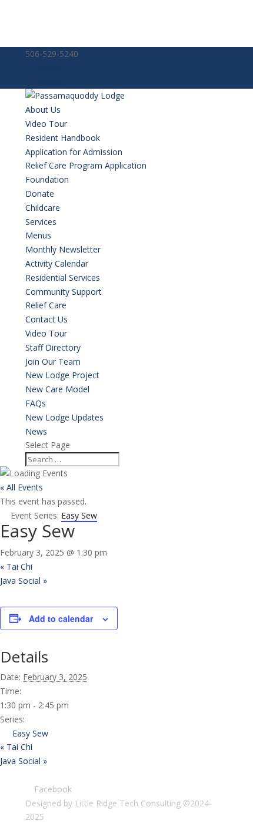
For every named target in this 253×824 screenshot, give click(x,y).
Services (40, 221)
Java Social (23, 580)
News (36, 431)
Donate (39, 193)
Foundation (47, 179)
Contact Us (46, 319)
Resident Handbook (62, 137)
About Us (43, 109)
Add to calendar (61, 618)
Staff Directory (53, 347)
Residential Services (62, 277)
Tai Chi (16, 566)
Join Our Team (53, 361)
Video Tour (46, 123)
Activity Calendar (56, 263)
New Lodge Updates (64, 417)
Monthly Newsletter (63, 249)
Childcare (42, 207)
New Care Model (57, 389)
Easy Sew (30, 733)
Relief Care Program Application (86, 165)
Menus (38, 235)
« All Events (21, 487)
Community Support (63, 291)
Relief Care (45, 305)
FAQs (35, 403)
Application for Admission (73, 151)
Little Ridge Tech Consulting (128, 803)
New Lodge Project (62, 375)
